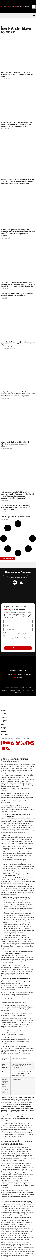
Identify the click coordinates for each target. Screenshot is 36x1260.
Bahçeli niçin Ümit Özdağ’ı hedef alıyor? (15, 517)
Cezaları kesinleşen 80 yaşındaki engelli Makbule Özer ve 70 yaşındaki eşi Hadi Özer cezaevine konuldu (16, 507)
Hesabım (4, 735)
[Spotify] (15, 582)
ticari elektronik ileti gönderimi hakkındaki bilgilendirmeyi (16, 633)
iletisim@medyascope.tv (18, 1079)
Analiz (3, 714)
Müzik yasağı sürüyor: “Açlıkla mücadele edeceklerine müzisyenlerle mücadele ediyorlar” (15, 444)
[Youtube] (8, 743)
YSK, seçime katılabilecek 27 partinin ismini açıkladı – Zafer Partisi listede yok (17, 295)
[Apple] (21, 582)
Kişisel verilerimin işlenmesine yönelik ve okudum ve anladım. (17, 633)
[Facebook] (27, 743)
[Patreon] (3, 743)
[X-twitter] (23, 743)
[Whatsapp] (13, 743)
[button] (34, 3)
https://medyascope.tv (15, 788)
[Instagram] (8, 748)
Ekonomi (4, 724)
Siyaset (4, 710)
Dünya (3, 728)
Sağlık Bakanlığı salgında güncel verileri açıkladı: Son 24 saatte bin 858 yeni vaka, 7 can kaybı (17, 74)
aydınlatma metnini (23, 632)
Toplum (4, 721)
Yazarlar (4, 717)
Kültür (3, 731)
